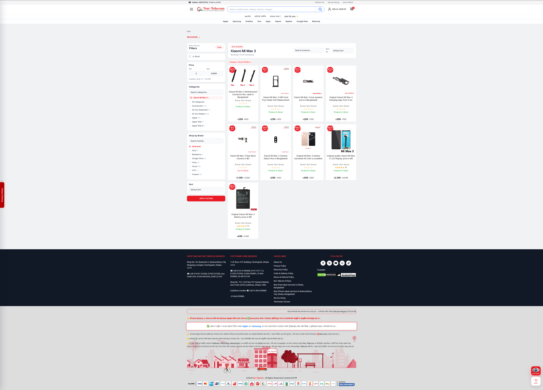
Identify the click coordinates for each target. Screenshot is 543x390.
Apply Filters (206, 198)
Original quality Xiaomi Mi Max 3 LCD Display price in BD (341, 157)
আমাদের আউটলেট (348, 2)
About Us (278, 262)
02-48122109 (244, 276)
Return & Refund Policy (284, 277)
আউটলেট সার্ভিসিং (260, 16)
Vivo (259, 21)
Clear (219, 47)
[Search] (320, 9)
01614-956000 (243, 271)
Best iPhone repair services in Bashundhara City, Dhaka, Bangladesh (293, 292)
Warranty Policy (281, 269)
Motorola (316, 21)
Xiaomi (278, 21)
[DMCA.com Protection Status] (327, 275)
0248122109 (216, 276)
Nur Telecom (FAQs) (282, 281)
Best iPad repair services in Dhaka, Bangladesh (289, 286)
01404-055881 (250, 273)
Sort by (327, 50)
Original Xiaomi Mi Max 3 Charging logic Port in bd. (341, 98)
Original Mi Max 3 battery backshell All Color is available (308, 157)
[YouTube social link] (335, 263)
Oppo (268, 21)
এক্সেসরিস (248, 16)
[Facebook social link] (323, 263)
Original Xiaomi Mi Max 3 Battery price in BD (243, 215)
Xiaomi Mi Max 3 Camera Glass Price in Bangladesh (276, 157)
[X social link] (329, 263)
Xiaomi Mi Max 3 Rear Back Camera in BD (243, 157)
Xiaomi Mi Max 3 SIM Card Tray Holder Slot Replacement (275, 98)
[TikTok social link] (348, 263)
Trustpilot (321, 270)
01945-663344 (203, 276)
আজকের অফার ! (275, 16)
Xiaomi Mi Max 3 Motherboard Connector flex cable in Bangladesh (243, 94)
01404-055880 (259, 290)
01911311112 (257, 271)
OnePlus (249, 21)
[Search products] (308, 50)
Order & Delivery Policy (283, 273)
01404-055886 (237, 296)
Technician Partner (282, 302)
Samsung (237, 21)
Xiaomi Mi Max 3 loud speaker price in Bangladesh (308, 98)
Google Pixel (302, 21)
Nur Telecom (258, 378)
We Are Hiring (333, 2)
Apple (225, 21)
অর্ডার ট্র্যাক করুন (319, 2)
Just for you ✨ (291, 16)
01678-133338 (200, 274)
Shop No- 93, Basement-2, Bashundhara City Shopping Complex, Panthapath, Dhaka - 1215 (206, 265)
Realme (289, 21)
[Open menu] (191, 9)
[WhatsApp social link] (342, 263)
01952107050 (214, 274)
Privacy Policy (280, 266)
